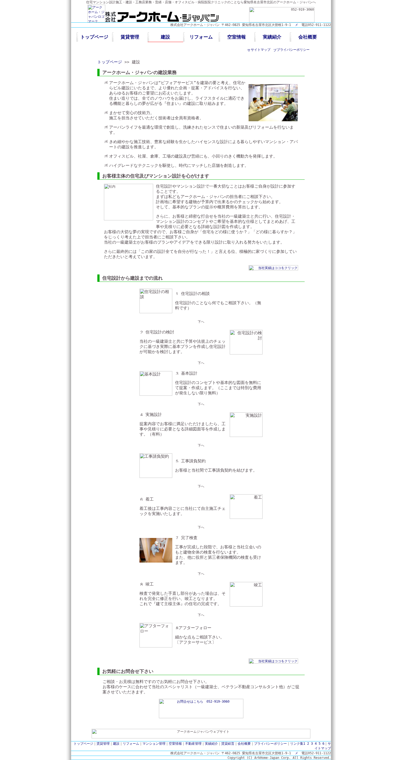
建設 (165, 37)
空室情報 (236, 37)
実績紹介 (272, 37)
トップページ (94, 37)
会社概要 (307, 37)
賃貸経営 (227, 744)
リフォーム (201, 37)
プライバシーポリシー (293, 50)
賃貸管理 (130, 37)
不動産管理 (193, 744)
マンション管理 (153, 744)
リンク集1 (297, 744)
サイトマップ (260, 50)
